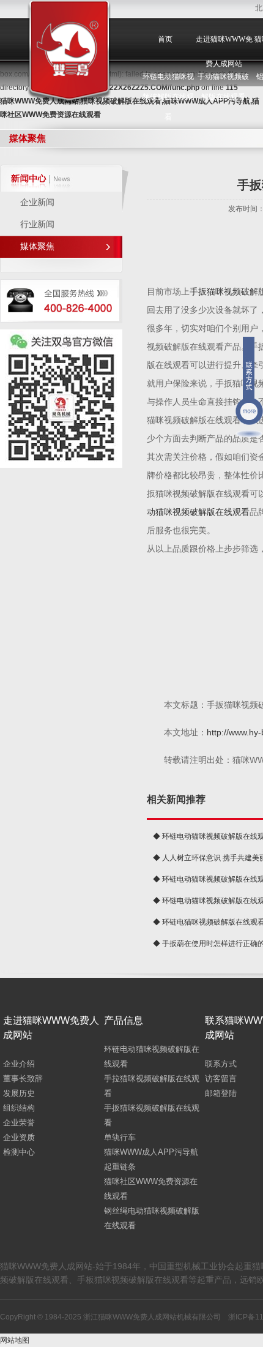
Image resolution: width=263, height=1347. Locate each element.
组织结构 (19, 1107)
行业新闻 (37, 224)
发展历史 (19, 1093)
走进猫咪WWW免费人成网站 (224, 51)
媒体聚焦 (37, 246)
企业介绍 (19, 1063)
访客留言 (221, 1078)
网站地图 (14, 1340)
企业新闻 (37, 202)
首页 (165, 39)
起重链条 (120, 1166)
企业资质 (19, 1137)
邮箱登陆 (221, 1093)
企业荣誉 (19, 1122)
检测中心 (19, 1152)
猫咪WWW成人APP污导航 (151, 1152)
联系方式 (221, 1063)
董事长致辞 (23, 1078)
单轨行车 (120, 1137)
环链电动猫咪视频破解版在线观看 (168, 96)
